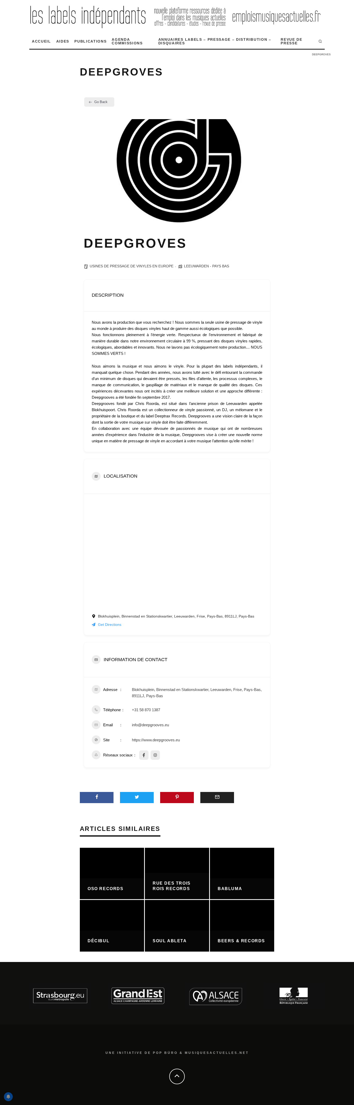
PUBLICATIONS (90, 41)
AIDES (62, 41)
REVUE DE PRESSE (291, 41)
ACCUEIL (41, 41)
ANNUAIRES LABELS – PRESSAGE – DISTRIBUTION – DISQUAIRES (214, 41)
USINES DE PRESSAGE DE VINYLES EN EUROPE (131, 266)
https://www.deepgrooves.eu (156, 740)
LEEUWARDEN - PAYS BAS (206, 266)
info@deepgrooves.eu (150, 725)
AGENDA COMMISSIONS (127, 41)
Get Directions (109, 624)
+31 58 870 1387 (146, 710)
